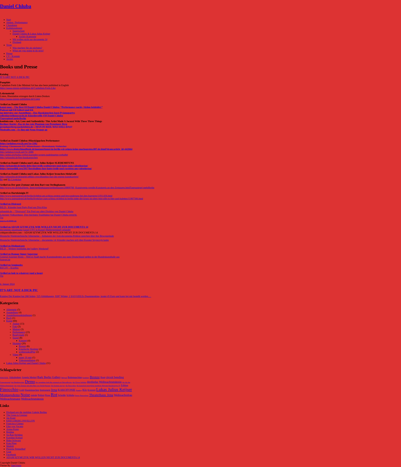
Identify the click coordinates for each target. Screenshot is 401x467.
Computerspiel (5, 382)
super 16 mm (25, 357)
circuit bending (115, 377)
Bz (1, 179)
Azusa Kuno (12, 429)
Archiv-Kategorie (27, 36)
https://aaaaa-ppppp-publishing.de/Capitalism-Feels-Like (28, 88)
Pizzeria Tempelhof (15, 449)
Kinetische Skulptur (28, 349)
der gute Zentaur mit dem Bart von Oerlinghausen (32, 386)
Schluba (70, 395)
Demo (30, 381)
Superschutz (19, 31)
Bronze (22, 346)
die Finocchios (70, 386)
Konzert (23, 340)
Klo (84, 390)
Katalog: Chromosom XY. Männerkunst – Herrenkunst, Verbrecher (33, 146)
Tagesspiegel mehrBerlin (13, 118)
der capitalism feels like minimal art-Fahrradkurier (54, 382)
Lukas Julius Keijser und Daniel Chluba (26, 363)
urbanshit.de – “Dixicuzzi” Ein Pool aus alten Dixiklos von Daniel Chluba (36, 211)
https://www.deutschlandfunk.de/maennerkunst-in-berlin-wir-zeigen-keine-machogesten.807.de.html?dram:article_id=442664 (66, 149)
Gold (21, 390)
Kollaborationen (14, 28)
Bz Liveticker (14, 179)
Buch (9, 318)
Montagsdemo (10, 395)
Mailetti (10, 446)
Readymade (18, 335)
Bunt (102, 377)
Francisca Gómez (14, 423)
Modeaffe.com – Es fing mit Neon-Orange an (23, 129)
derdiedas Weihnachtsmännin (104, 382)
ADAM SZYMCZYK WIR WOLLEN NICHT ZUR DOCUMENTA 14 (43, 457)
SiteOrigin (16, 465)
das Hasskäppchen (17, 382)
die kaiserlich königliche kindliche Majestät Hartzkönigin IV (98, 386)
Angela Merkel (29, 377)
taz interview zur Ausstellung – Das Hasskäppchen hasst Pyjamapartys (37, 112)
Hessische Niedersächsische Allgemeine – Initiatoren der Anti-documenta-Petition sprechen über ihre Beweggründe (57, 236)
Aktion (16, 323)
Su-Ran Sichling (14, 434)
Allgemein (11, 309)
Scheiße (62, 395)
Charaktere (11, 25)
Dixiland (17, 42)
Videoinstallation (27, 360)
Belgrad (64, 378)
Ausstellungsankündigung (19, 315)
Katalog (79, 390)
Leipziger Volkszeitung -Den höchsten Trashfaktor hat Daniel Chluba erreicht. (38, 215)
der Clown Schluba (79, 382)
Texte (9, 45)
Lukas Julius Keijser (114, 389)
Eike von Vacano (14, 426)
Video (15, 354)
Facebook (11, 454)
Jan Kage (11, 418)
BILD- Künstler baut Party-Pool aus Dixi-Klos (23, 207)
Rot (54, 394)
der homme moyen (58, 386)
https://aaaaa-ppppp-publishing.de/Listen (20, 99)
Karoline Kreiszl (14, 437)
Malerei (16, 329)
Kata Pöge (11, 443)
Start (8, 19)
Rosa (47, 395)
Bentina (10, 432)
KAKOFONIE (67, 390)
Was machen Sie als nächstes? (27, 47)
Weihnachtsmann (10, 398)
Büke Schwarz (13, 440)
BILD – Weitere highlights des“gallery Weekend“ (24, 248)
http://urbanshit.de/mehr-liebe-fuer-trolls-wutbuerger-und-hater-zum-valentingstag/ (44, 165)
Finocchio (9, 389)
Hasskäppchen (32, 390)
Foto (15, 326)
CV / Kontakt (13, 56)
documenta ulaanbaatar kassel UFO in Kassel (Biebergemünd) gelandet (35, 229)
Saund (16, 337)
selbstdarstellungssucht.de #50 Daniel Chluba (31, 115)
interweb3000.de (8, 221)
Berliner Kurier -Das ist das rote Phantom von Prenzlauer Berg (33, 124)
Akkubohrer (15, 377)
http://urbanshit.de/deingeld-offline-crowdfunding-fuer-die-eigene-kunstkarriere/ (39, 176)
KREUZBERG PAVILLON (20, 420)
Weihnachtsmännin (32, 398)
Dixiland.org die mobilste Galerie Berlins (26, 412)
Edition (124, 385)
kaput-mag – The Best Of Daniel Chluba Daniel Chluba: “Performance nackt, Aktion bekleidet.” (51, 107)
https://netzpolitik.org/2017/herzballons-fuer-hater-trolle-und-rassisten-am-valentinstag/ (46, 168)
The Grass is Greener (16, 415)
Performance (19, 332)
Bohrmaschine (75, 377)
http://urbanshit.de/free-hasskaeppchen (19, 157)
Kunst (9, 321)
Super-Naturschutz (82, 395)
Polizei (41, 395)
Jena (54, 390)
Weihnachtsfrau (123, 395)
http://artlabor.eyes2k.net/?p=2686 (17, 152)
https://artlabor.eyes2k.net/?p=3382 (18, 143)
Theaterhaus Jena (101, 395)
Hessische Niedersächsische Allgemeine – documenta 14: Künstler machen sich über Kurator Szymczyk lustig (54, 240)
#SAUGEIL (4, 378)
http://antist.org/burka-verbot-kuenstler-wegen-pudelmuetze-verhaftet (34, 154)
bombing (86, 378)
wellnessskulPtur (27, 352)
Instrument (45, 390)
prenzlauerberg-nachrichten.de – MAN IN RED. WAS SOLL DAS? (36, 127)
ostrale (34, 395)
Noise (25, 394)
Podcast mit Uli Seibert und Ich (16, 110)
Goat (8, 451)
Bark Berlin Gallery (49, 377)
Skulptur (17, 343)
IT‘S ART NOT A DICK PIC (15, 77)
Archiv (9, 59)
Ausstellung (12, 312)
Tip (1, 217)
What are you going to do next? (28, 50)
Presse (9, 53)
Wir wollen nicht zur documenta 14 (30, 39)
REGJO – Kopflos (9, 267)
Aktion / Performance (17, 22)
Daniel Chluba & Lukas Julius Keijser (31, 33)
